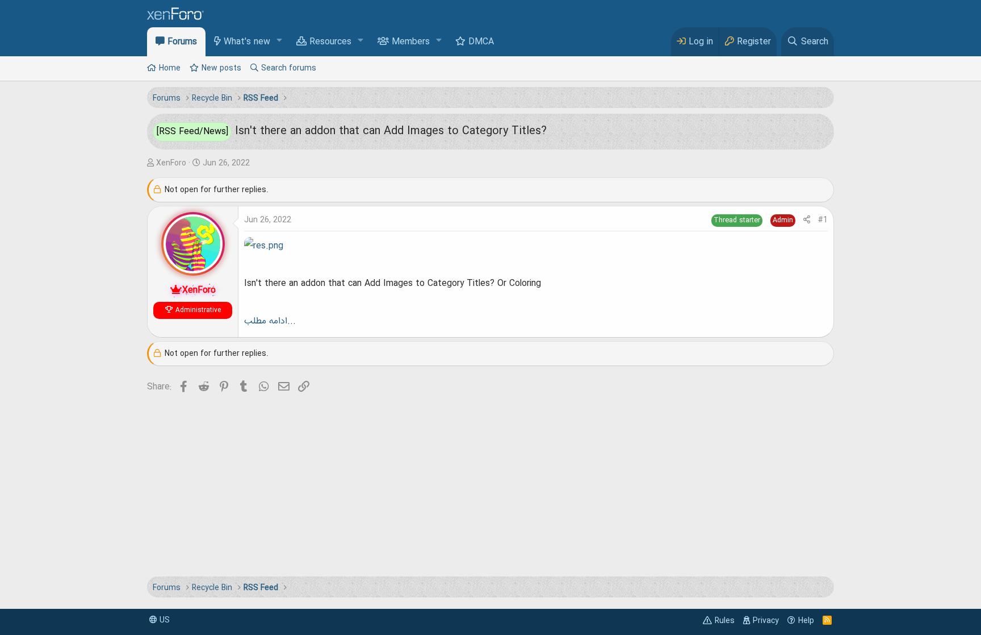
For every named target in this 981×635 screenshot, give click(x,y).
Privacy (766, 621)
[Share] (806, 220)
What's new (247, 42)
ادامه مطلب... (270, 321)
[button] (279, 41)
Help (806, 621)
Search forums (288, 68)
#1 (823, 220)
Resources (330, 42)
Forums (182, 42)
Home (170, 68)
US (163, 620)
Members (411, 42)
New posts (221, 68)
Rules (725, 621)
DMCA (481, 42)
